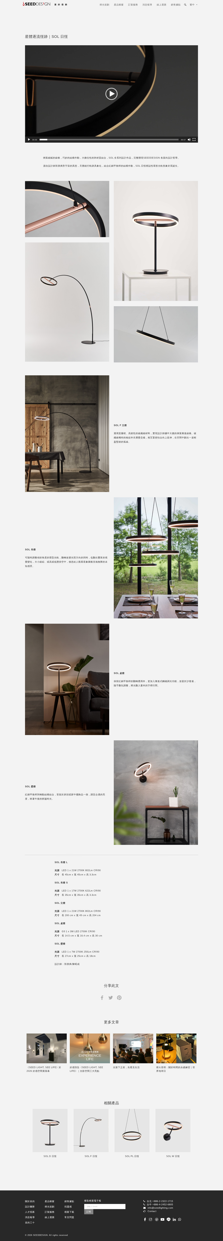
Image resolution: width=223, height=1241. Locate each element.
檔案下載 (69, 1212)
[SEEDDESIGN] (52, 6)
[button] (111, 94)
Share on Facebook (102, 997)
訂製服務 (133, 4)
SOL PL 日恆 (132, 1156)
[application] (111, 94)
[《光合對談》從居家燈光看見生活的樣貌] (133, 1048)
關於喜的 (30, 1201)
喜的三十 (30, 1222)
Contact (152, 1211)
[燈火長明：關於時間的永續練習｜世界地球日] (176, 1048)
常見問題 (69, 1217)
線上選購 (161, 4)
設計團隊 (30, 1206)
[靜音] (189, 139)
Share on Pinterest (119, 997)
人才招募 (30, 1212)
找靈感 (68, 1206)
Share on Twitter (110, 997)
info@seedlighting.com (160, 1208)
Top (215, 1233)
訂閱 (88, 1211)
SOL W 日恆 (173, 1156)
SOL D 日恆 (50, 1156)
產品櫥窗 (119, 4)
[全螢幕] (194, 139)
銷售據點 (176, 4)
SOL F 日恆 (91, 1156)
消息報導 (147, 4)
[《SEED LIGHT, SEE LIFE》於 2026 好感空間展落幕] (47, 1048)
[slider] (109, 139)
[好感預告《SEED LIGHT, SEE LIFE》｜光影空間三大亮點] (90, 1048)
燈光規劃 (104, 4)
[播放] (28, 139)
